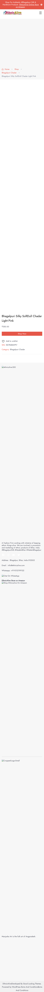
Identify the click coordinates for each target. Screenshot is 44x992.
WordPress (16, 987)
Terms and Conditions (29, 987)
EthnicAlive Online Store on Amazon (27, 5)
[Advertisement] (22, 44)
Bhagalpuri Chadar (17, 349)
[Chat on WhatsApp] (10, 575)
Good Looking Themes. (32, 983)
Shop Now (22, 333)
